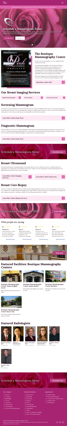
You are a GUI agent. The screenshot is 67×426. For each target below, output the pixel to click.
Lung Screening (51, 400)
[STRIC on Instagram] (63, 422)
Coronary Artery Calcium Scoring (55, 398)
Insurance (28, 400)
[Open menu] (62, 2)
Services (8, 394)
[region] (33, 28)
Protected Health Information (13, 408)
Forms (28, 402)
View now (59, 253)
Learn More (58, 211)
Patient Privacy (9, 404)
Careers (7, 400)
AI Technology (9, 406)
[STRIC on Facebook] (60, 422)
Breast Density (29, 404)
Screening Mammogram (53, 396)
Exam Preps (29, 398)
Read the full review (10, 239)
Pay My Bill (29, 396)
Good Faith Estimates (31, 406)
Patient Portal (29, 394)
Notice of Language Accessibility (34, 412)
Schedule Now (8, 38)
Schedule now (58, 152)
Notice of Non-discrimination (33, 414)
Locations (8, 396)
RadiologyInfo (29, 408)
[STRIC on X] (57, 422)
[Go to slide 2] (35, 45)
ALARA (28, 410)
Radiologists (8, 398)
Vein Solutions (50, 402)
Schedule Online (51, 394)
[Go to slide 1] (32, 45)
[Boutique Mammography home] (5, 2)
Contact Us (20, 38)
